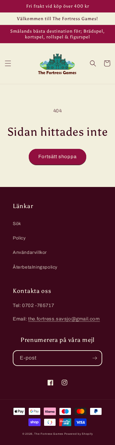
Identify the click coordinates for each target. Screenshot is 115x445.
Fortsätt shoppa (57, 156)
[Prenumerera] (95, 358)
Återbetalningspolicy (35, 267)
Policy (19, 238)
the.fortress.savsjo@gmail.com (64, 318)
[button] (8, 63)
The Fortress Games (48, 434)
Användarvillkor (30, 252)
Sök (17, 223)
